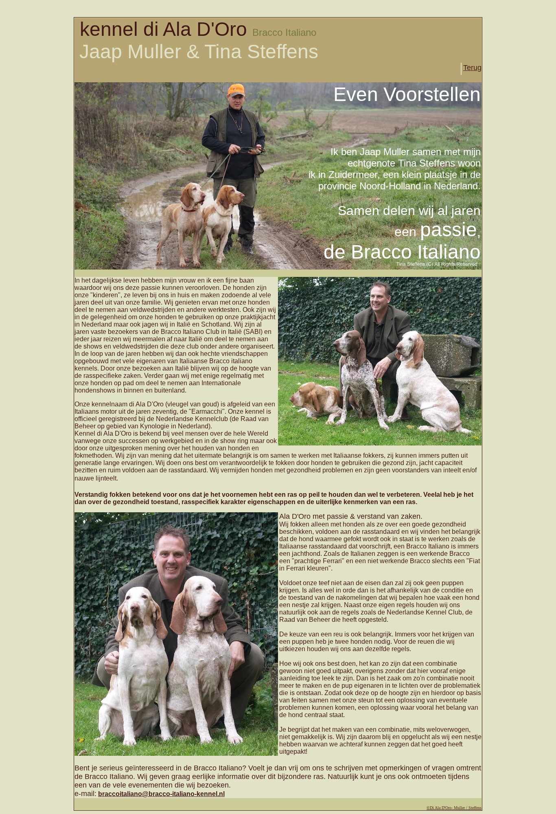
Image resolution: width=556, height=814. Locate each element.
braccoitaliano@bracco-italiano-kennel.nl (161, 793)
